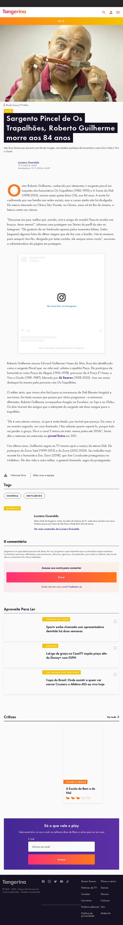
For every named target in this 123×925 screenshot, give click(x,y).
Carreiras (86, 900)
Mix (103, 907)
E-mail (31, 839)
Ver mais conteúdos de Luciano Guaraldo (56, 529)
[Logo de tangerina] (14, 12)
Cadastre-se (75, 586)
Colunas (105, 900)
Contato (85, 894)
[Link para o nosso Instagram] (49, 881)
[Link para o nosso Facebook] (43, 881)
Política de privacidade (87, 914)
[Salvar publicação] (115, 622)
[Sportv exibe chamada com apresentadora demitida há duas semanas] (23, 629)
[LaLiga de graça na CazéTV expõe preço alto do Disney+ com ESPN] (23, 656)
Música (105, 894)
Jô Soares (66, 378)
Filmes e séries (108, 881)
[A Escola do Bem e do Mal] (82, 755)
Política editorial (90, 907)
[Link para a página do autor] (11, 165)
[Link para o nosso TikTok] (67, 881)
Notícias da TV (89, 887)
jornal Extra (56, 436)
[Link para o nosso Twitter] (55, 881)
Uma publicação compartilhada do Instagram (61, 348)
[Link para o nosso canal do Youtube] (61, 881)
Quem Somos (88, 881)
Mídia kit (105, 913)
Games (104, 887)
